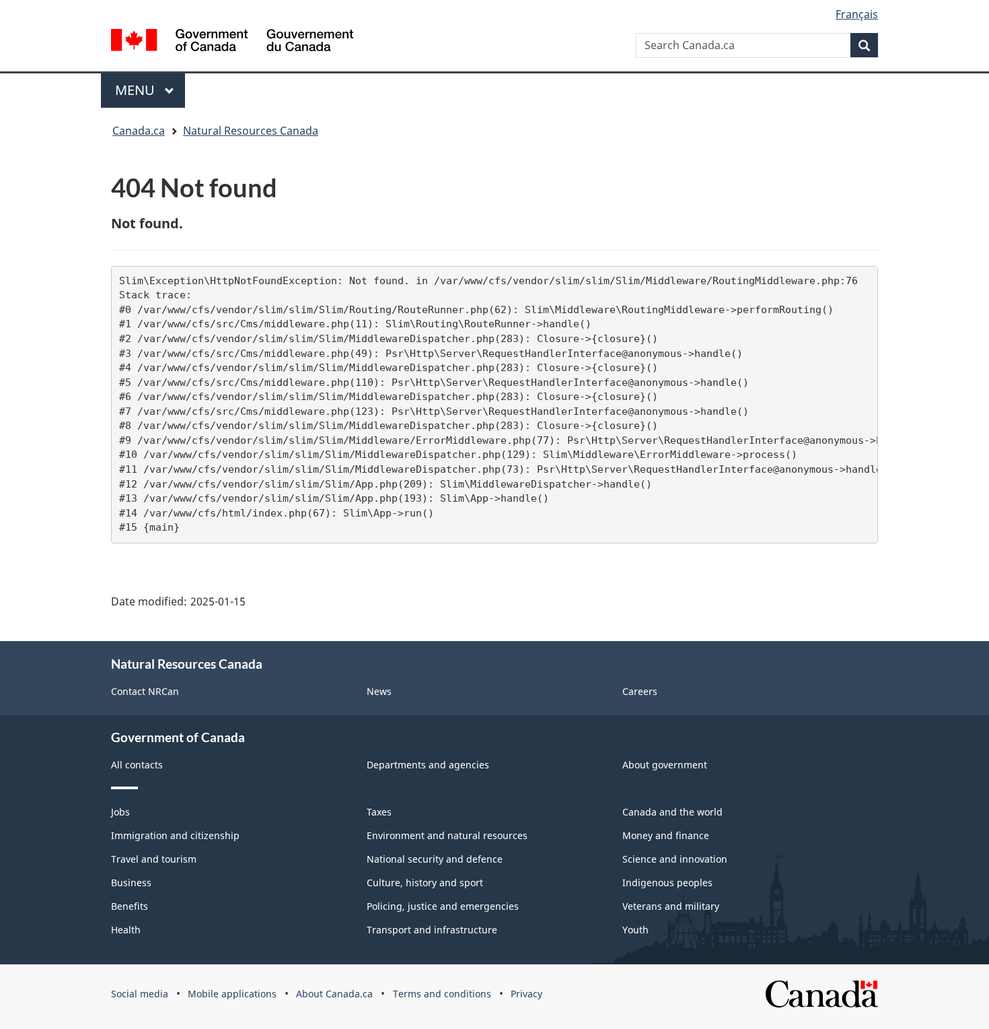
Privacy (526, 993)
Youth (635, 929)
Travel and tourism (153, 859)
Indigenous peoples (667, 882)
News (379, 691)
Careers (639, 691)
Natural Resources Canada (250, 130)
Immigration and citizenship (175, 835)
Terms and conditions (442, 993)
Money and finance (665, 835)
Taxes (379, 811)
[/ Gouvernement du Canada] (232, 40)
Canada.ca (138, 130)
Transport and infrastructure (432, 929)
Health (126, 929)
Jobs (120, 811)
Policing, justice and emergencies (443, 906)
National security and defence (435, 859)
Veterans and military (670, 906)
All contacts (137, 764)
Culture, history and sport (425, 882)
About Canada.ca (334, 993)
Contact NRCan (145, 691)
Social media (139, 993)
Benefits (129, 906)
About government (664, 764)
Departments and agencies (428, 764)
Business (131, 882)
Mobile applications (232, 993)
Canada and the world (672, 811)
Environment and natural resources (447, 835)
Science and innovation (674, 859)
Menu (136, 90)
